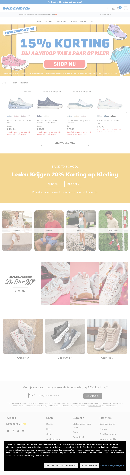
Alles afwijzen (89, 465)
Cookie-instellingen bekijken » (112, 465)
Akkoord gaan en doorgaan (61, 465)
